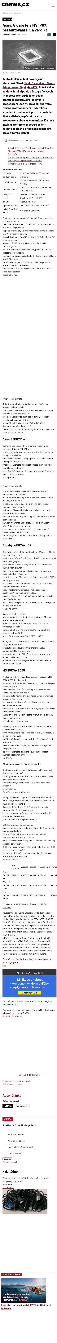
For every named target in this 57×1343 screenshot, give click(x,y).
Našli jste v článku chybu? (12, 1084)
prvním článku (8, 788)
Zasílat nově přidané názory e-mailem (17, 1081)
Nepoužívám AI (15, 1153)
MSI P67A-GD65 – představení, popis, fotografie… (31, 157)
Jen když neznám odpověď (20, 1147)
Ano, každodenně (16, 1134)
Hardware (17, 13)
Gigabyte (12, 962)
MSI (4, 965)
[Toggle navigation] (53, 5)
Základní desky (21, 1106)
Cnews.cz (6, 13)
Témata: (8, 1106)
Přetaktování (14, 163)
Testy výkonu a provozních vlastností (25, 160)
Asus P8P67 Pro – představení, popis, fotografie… (31, 148)
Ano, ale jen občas (16, 1140)
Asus (4, 962)
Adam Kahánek (9, 34)
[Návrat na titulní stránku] (15, 5)
